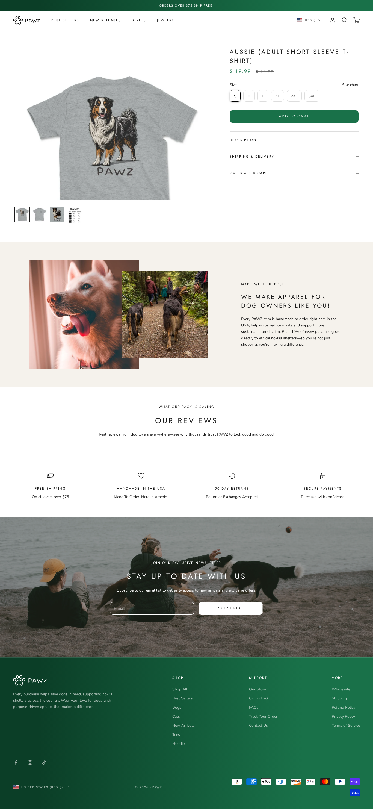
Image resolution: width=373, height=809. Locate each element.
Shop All (179, 689)
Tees (176, 734)
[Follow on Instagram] (30, 762)
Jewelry (165, 20)
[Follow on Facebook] (16, 762)
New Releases (105, 20)
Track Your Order (263, 716)
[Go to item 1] (22, 214)
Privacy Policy (343, 716)
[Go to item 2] (39, 214)
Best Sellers (65, 20)
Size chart (350, 84)
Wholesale (341, 689)
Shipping (339, 698)
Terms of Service (346, 725)
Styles (139, 20)
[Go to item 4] (74, 216)
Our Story (257, 689)
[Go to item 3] (57, 214)
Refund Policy (343, 707)
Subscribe (231, 608)
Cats (176, 716)
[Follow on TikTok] (44, 762)
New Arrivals (183, 725)
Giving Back (259, 698)
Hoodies (179, 743)
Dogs (176, 707)
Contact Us (258, 725)
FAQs (254, 707)
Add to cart (294, 116)
